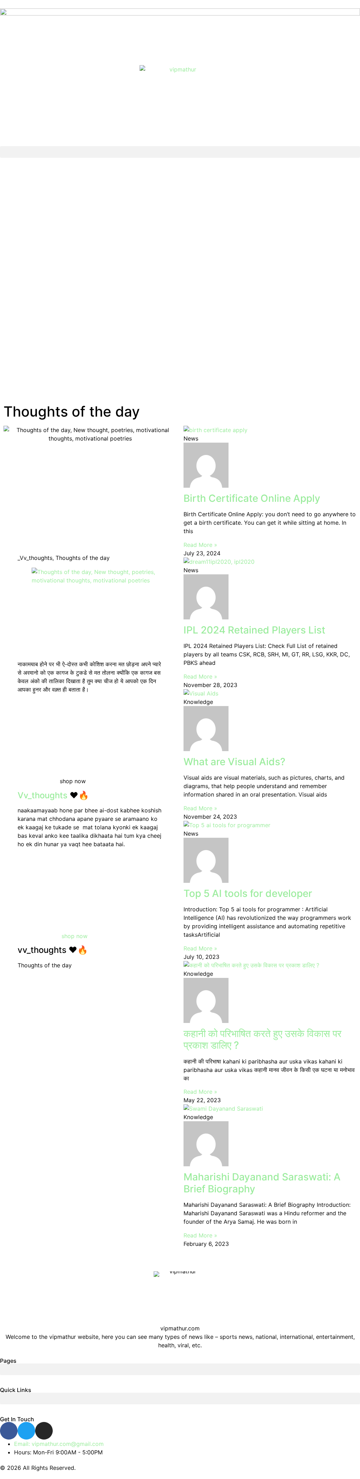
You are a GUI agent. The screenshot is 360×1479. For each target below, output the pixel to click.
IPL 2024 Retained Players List (254, 630)
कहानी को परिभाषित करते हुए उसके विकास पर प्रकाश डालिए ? (262, 1039)
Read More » (200, 544)
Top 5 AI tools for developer (248, 893)
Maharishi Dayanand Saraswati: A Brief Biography (262, 1183)
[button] (180, 152)
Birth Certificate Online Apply (252, 498)
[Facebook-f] (9, 1431)
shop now (75, 936)
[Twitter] (26, 1431)
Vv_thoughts (43, 795)
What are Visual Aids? (234, 762)
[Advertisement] (180, 283)
